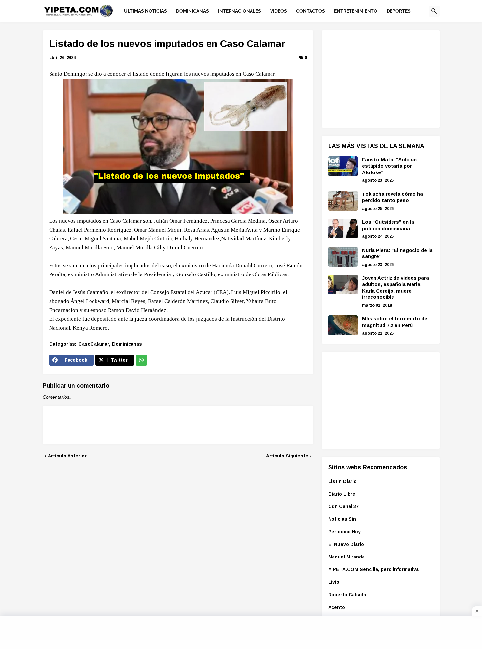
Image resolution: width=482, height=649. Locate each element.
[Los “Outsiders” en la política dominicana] (343, 228)
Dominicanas (127, 344)
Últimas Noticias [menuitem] (145, 11)
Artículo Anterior (67, 455)
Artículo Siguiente (287, 455)
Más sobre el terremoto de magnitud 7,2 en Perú (394, 322)
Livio (333, 582)
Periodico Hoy (344, 531)
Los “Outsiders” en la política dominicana (388, 225)
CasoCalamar (93, 344)
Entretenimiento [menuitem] (355, 11)
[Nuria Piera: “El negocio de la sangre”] (343, 257)
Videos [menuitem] (278, 11)
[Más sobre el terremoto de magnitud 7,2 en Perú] (343, 325)
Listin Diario (342, 481)
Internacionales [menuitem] (239, 11)
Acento (336, 607)
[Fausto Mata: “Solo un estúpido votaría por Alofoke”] (343, 166)
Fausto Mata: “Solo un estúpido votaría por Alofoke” (389, 166)
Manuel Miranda (346, 556)
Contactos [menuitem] (310, 11)
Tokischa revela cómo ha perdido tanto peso (392, 197)
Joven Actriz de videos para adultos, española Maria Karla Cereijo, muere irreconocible (395, 287)
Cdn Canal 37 (343, 506)
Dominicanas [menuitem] (192, 11)
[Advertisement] (377, 78)
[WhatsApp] (141, 360)
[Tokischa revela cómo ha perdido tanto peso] (343, 201)
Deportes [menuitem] (399, 11)
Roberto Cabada (347, 594)
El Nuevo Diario (346, 544)
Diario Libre (341, 494)
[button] (434, 11)
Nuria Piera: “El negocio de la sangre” (397, 253)
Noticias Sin (342, 519)
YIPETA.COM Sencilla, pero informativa (373, 569)
